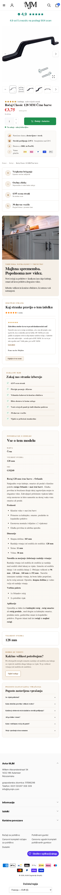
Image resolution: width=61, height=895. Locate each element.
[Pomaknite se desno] (56, 54)
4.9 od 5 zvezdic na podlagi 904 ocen (30, 20)
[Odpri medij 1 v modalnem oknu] (30, 54)
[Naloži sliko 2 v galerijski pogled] (21, 89)
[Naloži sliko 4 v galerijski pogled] (39, 89)
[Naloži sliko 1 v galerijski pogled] (12, 89)
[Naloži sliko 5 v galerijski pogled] (47, 89)
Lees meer (11, 345)
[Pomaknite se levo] (5, 54)
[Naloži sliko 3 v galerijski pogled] (30, 89)
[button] (4, 5)
